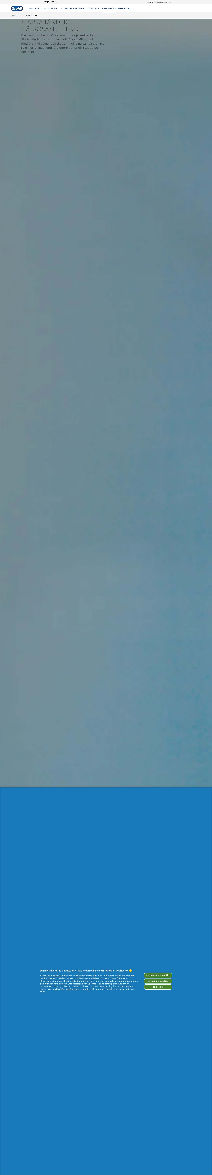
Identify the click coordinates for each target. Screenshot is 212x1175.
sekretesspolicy (109, 983)
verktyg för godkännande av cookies (72, 989)
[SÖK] (132, 8)
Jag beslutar (158, 987)
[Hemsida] (17, 8)
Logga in (158, 2)
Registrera (167, 2)
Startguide (150, 2)
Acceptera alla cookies (158, 975)
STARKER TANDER (30, 15)
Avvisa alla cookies (158, 981)
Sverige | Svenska (50, 2)
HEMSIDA (16, 15)
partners (57, 975)
